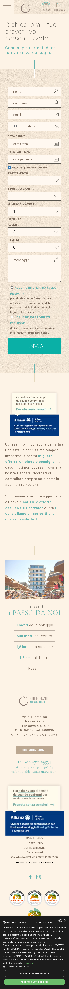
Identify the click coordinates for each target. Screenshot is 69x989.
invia (36, 346)
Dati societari (34, 852)
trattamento (18, 173)
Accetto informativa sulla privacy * (33, 300)
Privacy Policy (34, 843)
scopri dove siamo (34, 750)
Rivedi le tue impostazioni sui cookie (34, 862)
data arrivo (16, 136)
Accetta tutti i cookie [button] (34, 981)
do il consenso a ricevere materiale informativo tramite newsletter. (32, 330)
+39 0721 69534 (38, 762)
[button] (14, 126)
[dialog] (34, 952)
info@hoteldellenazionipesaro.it (35, 771)
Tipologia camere (21, 188)
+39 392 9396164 (42, 767)
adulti (12, 224)
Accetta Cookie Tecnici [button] (34, 973)
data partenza (19, 152)
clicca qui (28, 962)
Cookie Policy (34, 838)
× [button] (65, 920)
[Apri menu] (7, 7)
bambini (13, 240)
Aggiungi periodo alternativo (28, 167)
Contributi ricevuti (34, 847)
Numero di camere (21, 204)
